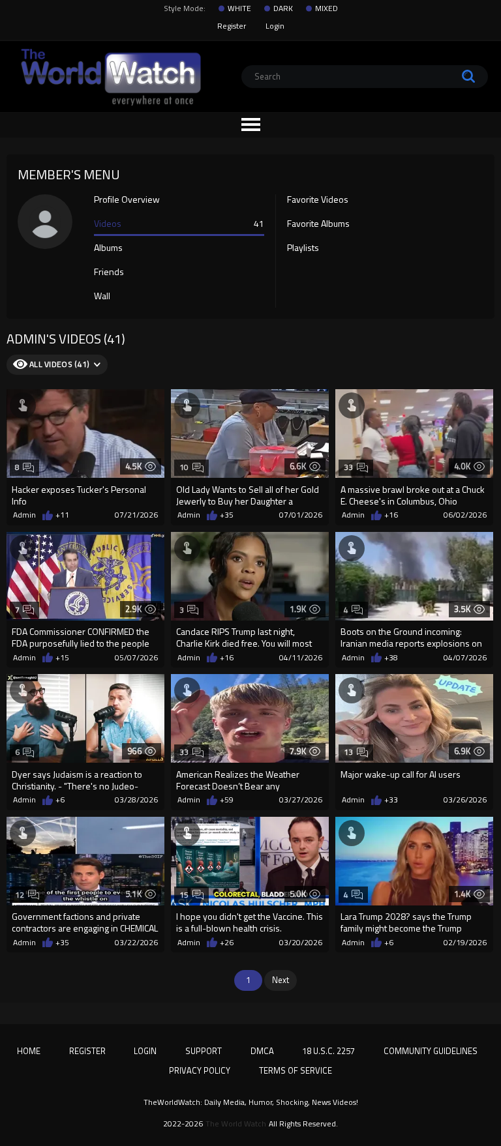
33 (349, 467)
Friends (109, 272)
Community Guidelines (431, 1050)
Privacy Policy (199, 1070)
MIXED (326, 8)
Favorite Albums (318, 224)
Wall (102, 296)
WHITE (239, 8)
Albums (108, 248)
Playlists (303, 248)
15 (184, 895)
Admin (24, 515)
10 (184, 467)
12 (20, 895)
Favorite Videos (317, 200)
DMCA (262, 1050)
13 (349, 752)
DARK (283, 8)
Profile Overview (127, 200)
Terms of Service (295, 1070)
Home (28, 1050)
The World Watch (235, 1124)
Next (280, 979)
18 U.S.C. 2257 (328, 1050)
